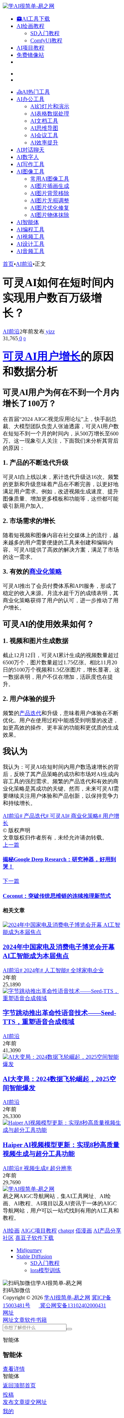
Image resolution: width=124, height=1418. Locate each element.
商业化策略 (45, 571)
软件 (30, 1320)
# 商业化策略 (83, 816)
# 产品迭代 (33, 816)
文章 (19, 1320)
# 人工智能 (53, 970)
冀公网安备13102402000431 (73, 1305)
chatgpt (66, 1231)
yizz (49, 331)
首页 (8, 264)
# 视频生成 (33, 1168)
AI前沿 (24, 264)
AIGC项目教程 (39, 1231)
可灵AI (20, 356)
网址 (8, 1320)
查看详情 (14, 1369)
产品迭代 (30, 713)
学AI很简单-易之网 (67, 1297)
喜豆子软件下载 (34, 1238)
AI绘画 (11, 1231)
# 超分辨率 (59, 1168)
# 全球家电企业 (85, 970)
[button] (8, 1313)
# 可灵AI (56, 816)
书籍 (41, 1320)
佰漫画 (83, 1231)
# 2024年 (30, 970)
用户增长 (59, 356)
